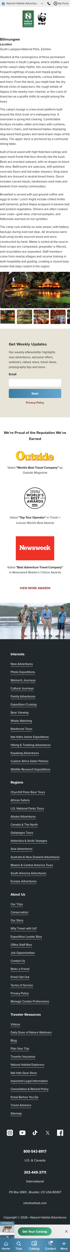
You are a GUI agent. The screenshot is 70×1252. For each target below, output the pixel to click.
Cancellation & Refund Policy (29, 1089)
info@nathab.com (35, 1203)
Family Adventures (23, 696)
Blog (14, 1040)
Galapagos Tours (22, 832)
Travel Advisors (21, 1105)
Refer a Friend (20, 969)
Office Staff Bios (21, 945)
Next (35, 393)
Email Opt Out (20, 977)
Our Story (17, 920)
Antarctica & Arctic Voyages (29, 841)
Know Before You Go (24, 1097)
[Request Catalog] (34, 1231)
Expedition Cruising (24, 704)
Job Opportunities (23, 953)
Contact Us (18, 961)
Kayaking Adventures (25, 753)
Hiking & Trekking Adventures (31, 745)
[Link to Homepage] (35, 19)
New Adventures (22, 664)
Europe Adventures (24, 881)
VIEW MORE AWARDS (35, 588)
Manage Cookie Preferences (30, 1001)
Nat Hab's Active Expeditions (30, 737)
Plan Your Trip (20, 1048)
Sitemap (16, 1113)
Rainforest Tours (21, 729)
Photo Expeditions (23, 672)
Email (12, 374)
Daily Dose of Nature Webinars (31, 1032)
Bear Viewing (20, 712)
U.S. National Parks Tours (27, 808)
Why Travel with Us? (24, 928)
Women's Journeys (23, 680)
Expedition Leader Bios (26, 936)
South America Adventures (28, 873)
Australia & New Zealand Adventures (35, 857)
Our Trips (17, 904)
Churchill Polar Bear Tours (28, 792)
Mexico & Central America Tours (32, 865)
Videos (15, 1024)
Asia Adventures (21, 849)
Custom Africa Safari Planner (30, 761)
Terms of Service (22, 985)
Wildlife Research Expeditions (30, 769)
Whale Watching (21, 721)
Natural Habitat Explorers (27, 1064)
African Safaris (20, 800)
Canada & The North (24, 824)
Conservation (19, 912)
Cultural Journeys (22, 688)
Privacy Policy (35, 403)
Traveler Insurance (23, 1056)
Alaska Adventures (23, 816)
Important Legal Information (29, 1081)
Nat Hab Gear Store (24, 1073)
